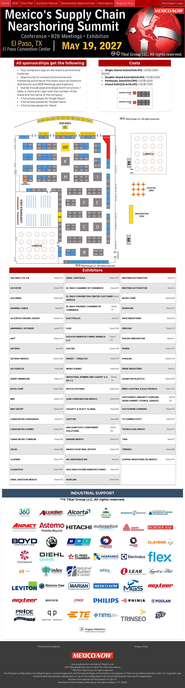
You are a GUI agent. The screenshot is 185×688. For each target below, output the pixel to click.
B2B (15, 3)
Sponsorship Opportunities (78, 3)
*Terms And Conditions (48, 646)
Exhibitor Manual (47, 3)
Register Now (124, 3)
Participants (105, 3)
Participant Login (172, 3)
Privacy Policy (141, 646)
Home (5, 3)
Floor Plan (27, 3)
